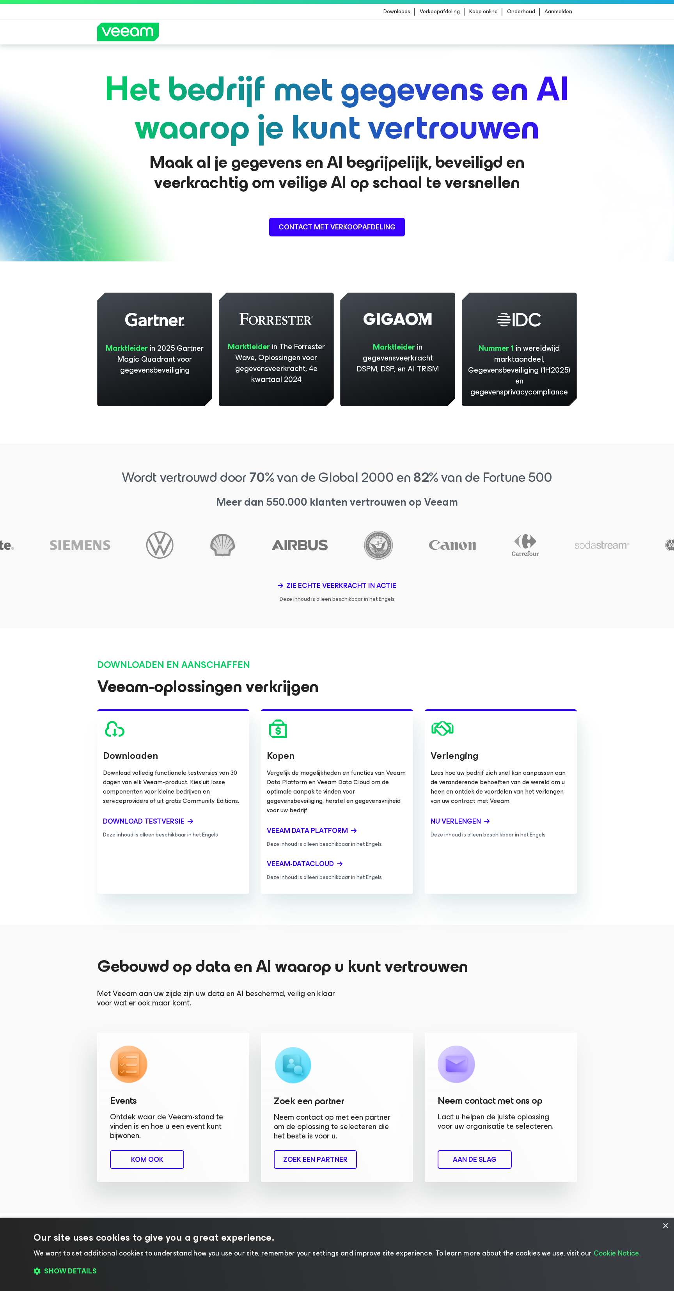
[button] (337, 1271)
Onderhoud (521, 12)
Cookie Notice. (617, 1253)
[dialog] (337, 1254)
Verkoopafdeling (440, 12)
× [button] (665, 1226)
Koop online (483, 12)
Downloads (396, 12)
